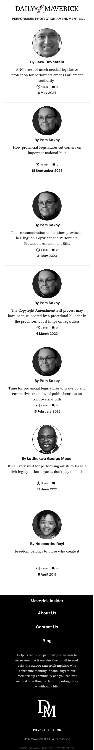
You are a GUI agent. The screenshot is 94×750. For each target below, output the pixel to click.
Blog (47, 640)
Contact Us (47, 626)
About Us (47, 613)
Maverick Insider (47, 600)
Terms (56, 730)
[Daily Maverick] (47, 8)
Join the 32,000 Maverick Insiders (43, 665)
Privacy (39, 730)
